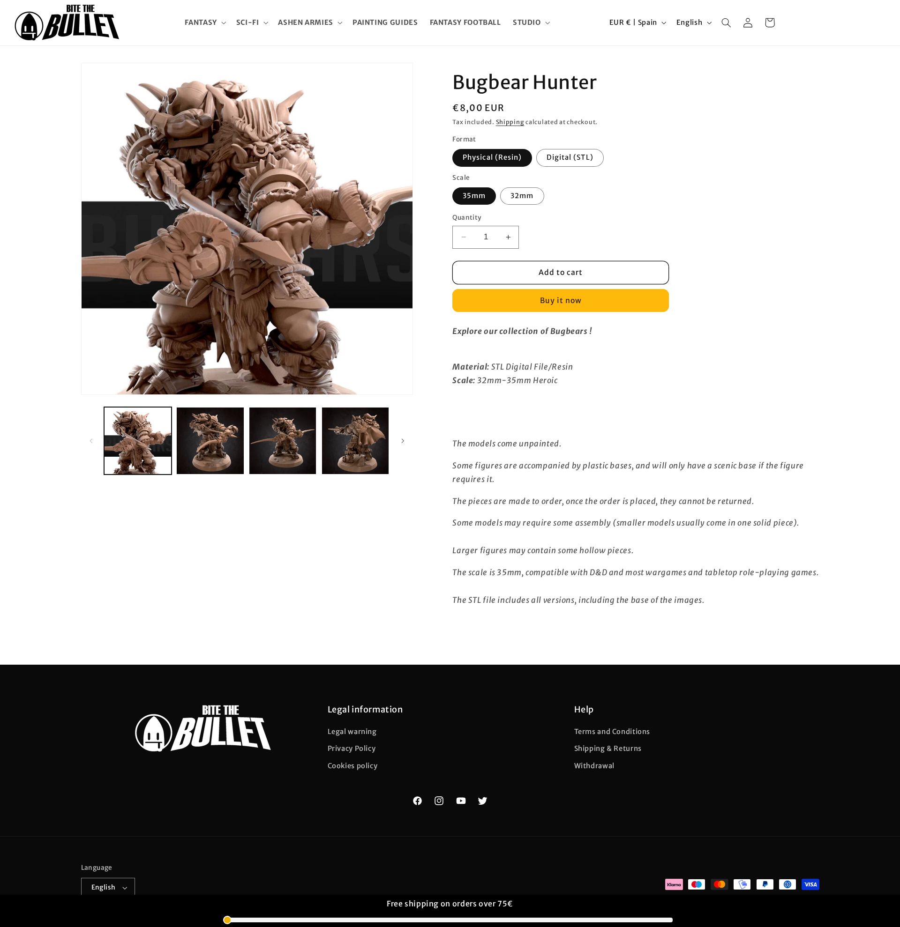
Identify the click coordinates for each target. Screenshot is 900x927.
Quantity (466, 218)
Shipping (510, 122)
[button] (204, 22)
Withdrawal (594, 766)
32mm (521, 196)
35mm (474, 196)
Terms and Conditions (612, 732)
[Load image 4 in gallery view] (355, 441)
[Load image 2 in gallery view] (210, 441)
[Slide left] (91, 440)
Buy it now (561, 300)
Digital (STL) (570, 157)
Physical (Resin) (492, 157)
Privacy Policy (352, 749)
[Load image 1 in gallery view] (138, 441)
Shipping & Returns (608, 749)
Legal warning (352, 732)
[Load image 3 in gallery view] (282, 441)
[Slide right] (402, 440)
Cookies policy (353, 766)
